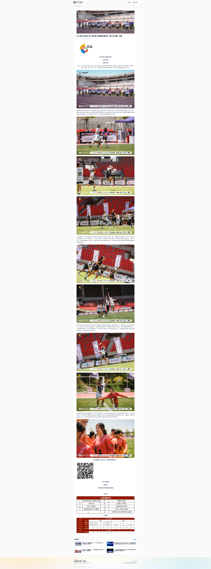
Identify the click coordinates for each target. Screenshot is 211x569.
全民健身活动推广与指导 (80, 561)
